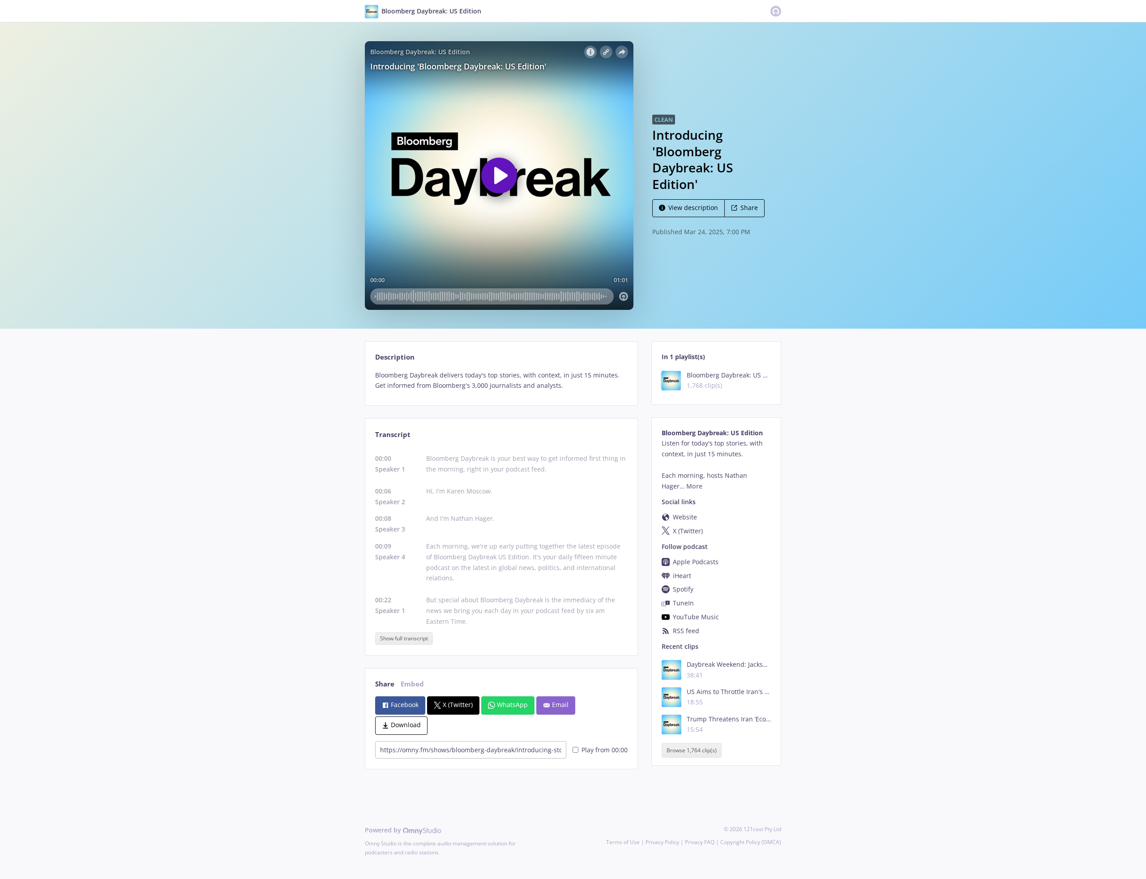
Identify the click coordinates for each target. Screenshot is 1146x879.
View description (693, 207)
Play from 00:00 (605, 750)
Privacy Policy (662, 842)
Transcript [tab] (393, 434)
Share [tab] (384, 684)
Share (749, 207)
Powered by (384, 830)
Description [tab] (395, 357)
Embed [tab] (412, 684)
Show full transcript (404, 638)
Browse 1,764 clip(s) (692, 750)
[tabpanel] (501, 380)
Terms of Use (623, 842)
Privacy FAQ (699, 842)
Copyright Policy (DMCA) (750, 842)
